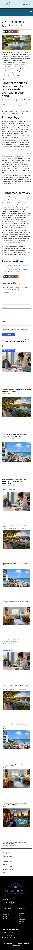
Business (22, 924)
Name (4, 307)
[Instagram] (27, 5)
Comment (6, 292)
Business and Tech (8, 867)
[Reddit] (9, 31)
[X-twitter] (29, 5)
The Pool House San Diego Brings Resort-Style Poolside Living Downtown (14, 843)
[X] (6, 31)
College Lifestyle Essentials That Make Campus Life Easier (16, 390)
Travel (4, 859)
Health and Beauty (8, 861)
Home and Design (8, 856)
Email (4, 314)
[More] (18, 31)
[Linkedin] (12, 31)
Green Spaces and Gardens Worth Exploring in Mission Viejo (15, 435)
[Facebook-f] (3, 902)
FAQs (5, 916)
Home (5, 912)
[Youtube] (13, 902)
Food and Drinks (8, 869)
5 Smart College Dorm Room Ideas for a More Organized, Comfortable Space (14, 640)
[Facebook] (24, 5)
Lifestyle (5, 872)
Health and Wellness (22, 918)
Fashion (5, 864)
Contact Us (6, 918)
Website (4, 321)
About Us (6, 914)
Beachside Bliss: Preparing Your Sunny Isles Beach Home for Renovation (14, 481)
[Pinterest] (15, 31)
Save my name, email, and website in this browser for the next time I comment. (16, 330)
